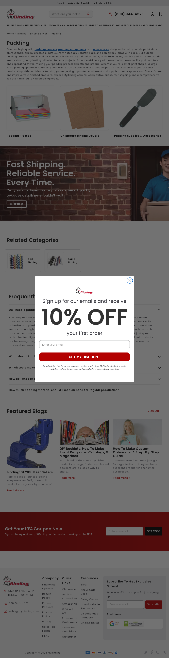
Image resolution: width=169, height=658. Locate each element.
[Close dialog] (130, 280)
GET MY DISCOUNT (84, 357)
